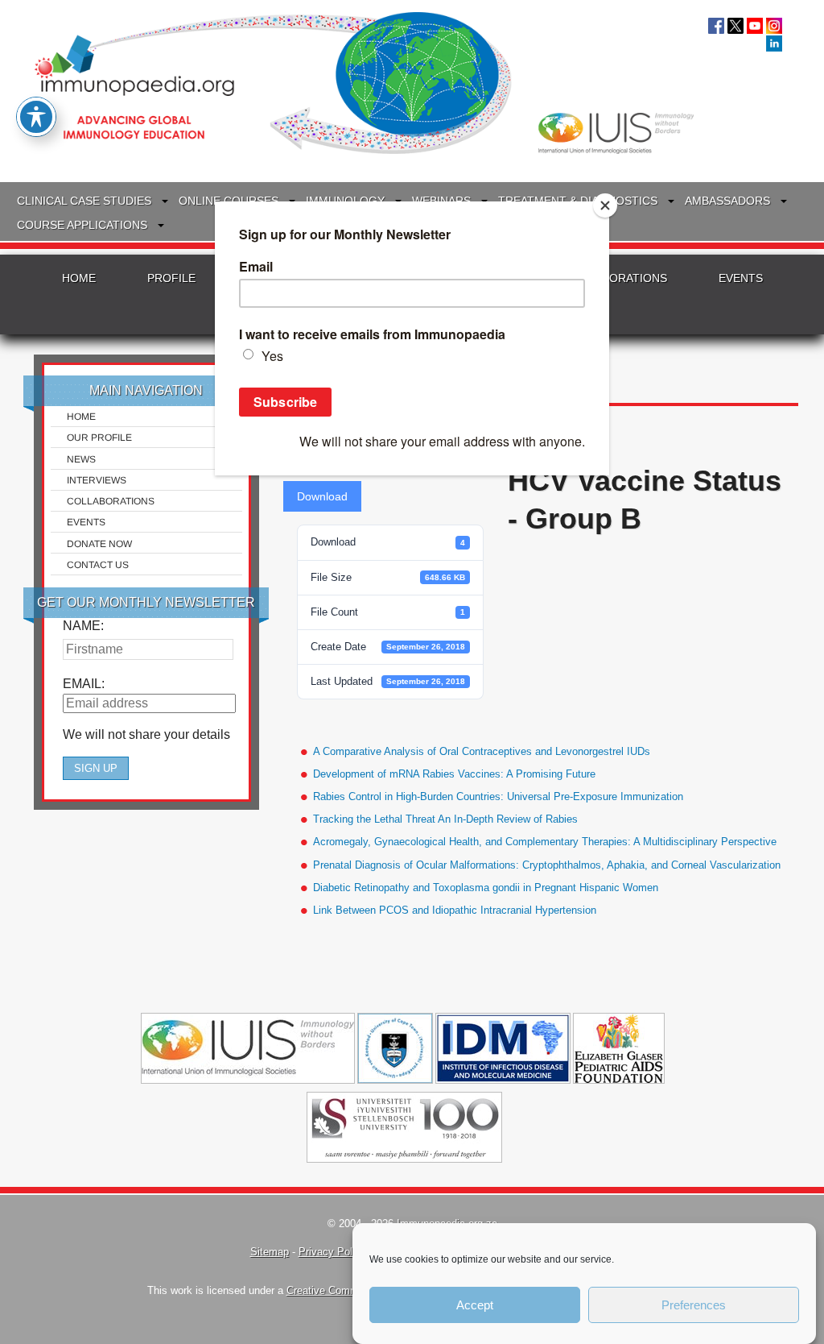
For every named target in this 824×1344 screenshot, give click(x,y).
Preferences (693, 1305)
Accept (474, 1305)
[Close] (605, 205)
